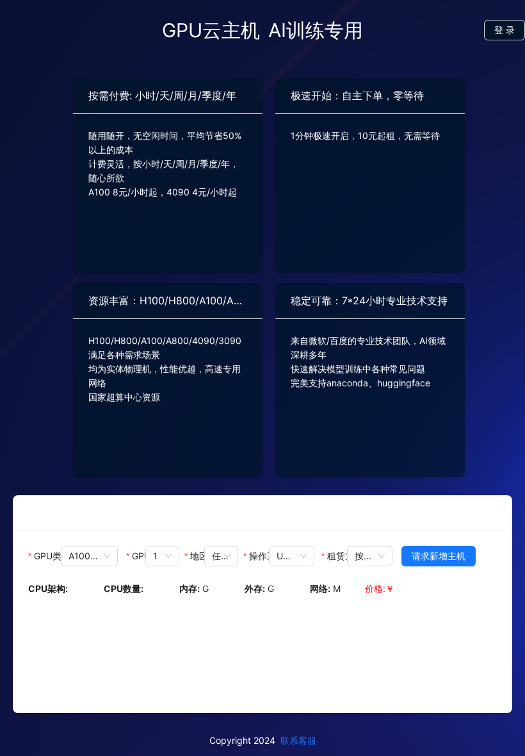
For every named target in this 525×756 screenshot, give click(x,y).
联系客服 (298, 740)
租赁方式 (337, 555)
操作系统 (259, 555)
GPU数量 (139, 555)
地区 (197, 555)
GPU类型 (47, 555)
